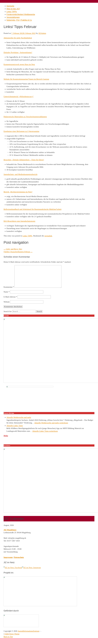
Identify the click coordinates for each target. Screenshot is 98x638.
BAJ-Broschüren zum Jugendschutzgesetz (19, 221)
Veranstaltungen (13, 17)
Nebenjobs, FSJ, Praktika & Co (19, 20)
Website (7, 302)
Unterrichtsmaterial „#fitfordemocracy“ (19, 96)
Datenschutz (19, 557)
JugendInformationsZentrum (28, 631)
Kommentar (9, 287)
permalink (48, 236)
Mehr (6, 436)
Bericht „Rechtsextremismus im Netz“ (18, 192)
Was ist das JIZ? (13, 9)
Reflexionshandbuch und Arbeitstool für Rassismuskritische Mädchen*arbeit (32, 209)
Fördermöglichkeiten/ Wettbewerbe (20, 14)
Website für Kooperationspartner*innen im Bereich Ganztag (26, 79)
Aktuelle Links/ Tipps (14, 426)
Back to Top (8, 637)
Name (7, 292)
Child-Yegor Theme (11, 634)
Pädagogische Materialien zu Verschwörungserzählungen (25, 117)
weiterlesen (51, 423)
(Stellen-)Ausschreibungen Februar (18, 252)
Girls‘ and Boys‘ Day (13, 249)
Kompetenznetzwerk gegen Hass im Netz (19, 64)
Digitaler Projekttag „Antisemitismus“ (18, 52)
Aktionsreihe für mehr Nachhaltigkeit (18, 38)
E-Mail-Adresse (10, 297)
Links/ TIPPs (11, 12)
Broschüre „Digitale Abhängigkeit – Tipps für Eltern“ (24, 160)
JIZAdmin (42, 33)
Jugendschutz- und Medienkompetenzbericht (20, 174)
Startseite (10, 6)
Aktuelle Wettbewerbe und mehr (18, 417)
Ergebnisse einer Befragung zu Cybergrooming (21, 131)
